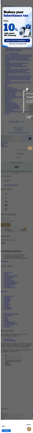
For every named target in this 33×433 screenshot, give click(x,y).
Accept (6, 430)
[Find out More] (17, 40)
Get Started (29, 116)
